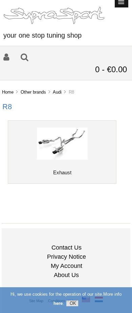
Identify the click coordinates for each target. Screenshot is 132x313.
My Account (66, 265)
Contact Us (66, 247)
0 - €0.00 (111, 69)
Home (8, 92)
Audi (57, 92)
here (58, 303)
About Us (66, 275)
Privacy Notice (66, 256)
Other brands (33, 92)
